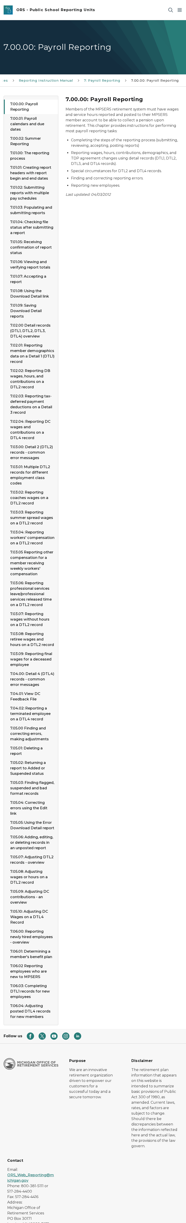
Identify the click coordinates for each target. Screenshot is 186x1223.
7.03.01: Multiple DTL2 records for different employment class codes (30, 475)
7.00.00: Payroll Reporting (24, 107)
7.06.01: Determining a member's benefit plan (31, 954)
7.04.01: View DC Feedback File (25, 696)
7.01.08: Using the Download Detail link (29, 293)
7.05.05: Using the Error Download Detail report (32, 825)
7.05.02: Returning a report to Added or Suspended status (28, 768)
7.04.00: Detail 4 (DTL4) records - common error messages (32, 679)
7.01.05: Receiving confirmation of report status (31, 247)
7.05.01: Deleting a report (26, 751)
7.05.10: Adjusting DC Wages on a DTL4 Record (29, 917)
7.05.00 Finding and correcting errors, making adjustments (29, 733)
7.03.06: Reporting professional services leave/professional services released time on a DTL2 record (31, 594)
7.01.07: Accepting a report (28, 279)
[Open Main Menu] (179, 10)
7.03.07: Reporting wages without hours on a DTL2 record (29, 619)
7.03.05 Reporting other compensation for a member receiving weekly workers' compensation (31, 563)
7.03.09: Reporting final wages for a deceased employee (31, 659)
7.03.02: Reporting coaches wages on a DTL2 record (29, 497)
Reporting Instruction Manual (46, 80)
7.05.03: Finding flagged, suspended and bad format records (32, 788)
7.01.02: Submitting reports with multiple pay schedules (29, 193)
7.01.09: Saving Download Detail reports (26, 310)
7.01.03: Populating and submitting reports (31, 210)
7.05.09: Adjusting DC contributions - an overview (29, 897)
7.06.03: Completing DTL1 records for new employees (30, 991)
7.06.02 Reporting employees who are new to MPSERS (28, 971)
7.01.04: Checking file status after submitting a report (31, 227)
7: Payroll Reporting (102, 80)
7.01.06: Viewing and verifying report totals (30, 264)
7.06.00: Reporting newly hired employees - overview (31, 936)
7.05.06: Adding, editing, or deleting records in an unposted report (31, 842)
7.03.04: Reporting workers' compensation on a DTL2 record (32, 537)
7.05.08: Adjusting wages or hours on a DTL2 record (29, 877)
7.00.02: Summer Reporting (25, 141)
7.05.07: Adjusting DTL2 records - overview (32, 860)
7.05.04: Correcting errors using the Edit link (28, 808)
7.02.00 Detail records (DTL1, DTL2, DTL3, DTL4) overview (30, 330)
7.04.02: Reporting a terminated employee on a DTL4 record (30, 713)
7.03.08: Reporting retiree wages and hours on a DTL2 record (32, 639)
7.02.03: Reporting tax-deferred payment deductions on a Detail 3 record (31, 404)
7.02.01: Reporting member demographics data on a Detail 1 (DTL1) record (32, 353)
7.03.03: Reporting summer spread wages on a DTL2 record (31, 517)
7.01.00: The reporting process (29, 156)
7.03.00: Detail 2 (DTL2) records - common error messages (31, 452)
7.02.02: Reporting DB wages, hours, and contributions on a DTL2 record (30, 379)
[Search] (170, 10)
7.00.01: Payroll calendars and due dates (27, 124)
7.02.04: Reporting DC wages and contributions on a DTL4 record (30, 429)
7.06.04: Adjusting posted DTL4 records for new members (30, 1011)
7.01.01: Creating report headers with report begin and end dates (30, 173)
